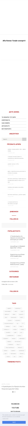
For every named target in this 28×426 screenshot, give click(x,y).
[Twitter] (8, 298)
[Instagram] (17, 225)
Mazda (13, 338)
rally (18, 344)
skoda (5, 350)
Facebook (15, 404)
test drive (13, 353)
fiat (15, 326)
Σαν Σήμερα (6, 123)
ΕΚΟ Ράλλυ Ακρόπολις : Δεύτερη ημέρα (17, 194)
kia (21, 332)
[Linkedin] (14, 298)
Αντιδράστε (6, 126)
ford (21, 326)
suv (6, 353)
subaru (13, 350)
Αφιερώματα (6, 120)
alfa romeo (8, 311)
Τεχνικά (8, 384)
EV (17, 323)
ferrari (8, 326)
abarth (9, 308)
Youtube (15, 408)
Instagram (15, 412)
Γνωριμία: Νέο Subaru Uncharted (15, 187)
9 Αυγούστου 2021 (14, 266)
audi (22, 311)
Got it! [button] (14, 422)
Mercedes (22, 338)
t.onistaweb (10, 284)
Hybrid (22, 329)
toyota (21, 353)
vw (14, 356)
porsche (10, 344)
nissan (9, 341)
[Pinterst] (23, 298)
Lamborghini (10, 335)
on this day (17, 341)
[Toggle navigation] (26, 2)
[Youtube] (14, 225)
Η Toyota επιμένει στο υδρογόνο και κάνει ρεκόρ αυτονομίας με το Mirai (17, 237)
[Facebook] (11, 225)
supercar (21, 350)
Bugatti (21, 314)
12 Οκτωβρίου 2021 (14, 241)
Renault (20, 347)
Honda (15, 329)
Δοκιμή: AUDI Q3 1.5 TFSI (13, 164)
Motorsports (6, 129)
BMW (14, 314)
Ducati (9, 320)
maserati (6, 338)
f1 (22, 323)
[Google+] (11, 298)
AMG (16, 311)
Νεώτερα (4, 384)
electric (18, 320)
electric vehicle (9, 323)
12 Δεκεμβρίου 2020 (14, 250)
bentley (7, 314)
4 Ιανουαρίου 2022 (14, 258)
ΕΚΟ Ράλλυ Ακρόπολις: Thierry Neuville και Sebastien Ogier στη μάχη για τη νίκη (17, 180)
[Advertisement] (14, 20)
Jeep (15, 332)
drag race (13, 317)
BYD (6, 317)
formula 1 (6, 329)
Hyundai (8, 332)
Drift (21, 317)
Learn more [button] (5, 418)
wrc (20, 356)
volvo (8, 356)
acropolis (17, 308)
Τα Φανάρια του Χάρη (9, 117)
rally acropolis (10, 347)
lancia (19, 335)
